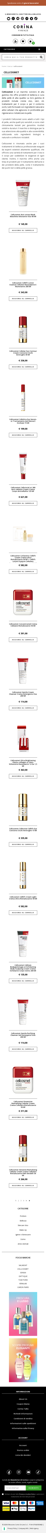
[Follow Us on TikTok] (36, 19)
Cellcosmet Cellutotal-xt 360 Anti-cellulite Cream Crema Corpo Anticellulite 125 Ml (23, 489)
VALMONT (23, 1265)
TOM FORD (23, 1280)
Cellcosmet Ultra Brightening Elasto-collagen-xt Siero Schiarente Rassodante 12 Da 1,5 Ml (23, 763)
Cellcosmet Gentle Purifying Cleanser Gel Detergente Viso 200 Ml (23, 1035)
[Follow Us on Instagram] (22, 19)
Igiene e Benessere (23, 1234)
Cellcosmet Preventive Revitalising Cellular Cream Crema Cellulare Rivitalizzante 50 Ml (23, 1104)
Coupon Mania (23, 1404)
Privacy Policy (12, 1528)
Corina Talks (23, 1409)
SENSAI (23, 1272)
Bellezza (23, 1221)
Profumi (23, 1216)
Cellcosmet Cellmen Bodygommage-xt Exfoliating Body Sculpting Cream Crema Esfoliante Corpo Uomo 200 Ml (23, 968)
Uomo (23, 1239)
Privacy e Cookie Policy (27, 1494)
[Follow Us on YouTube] (31, 19)
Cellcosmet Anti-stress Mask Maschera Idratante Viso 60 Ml (23, 215)
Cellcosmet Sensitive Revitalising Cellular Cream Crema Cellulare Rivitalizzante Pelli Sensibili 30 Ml (23, 1173)
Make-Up (23, 1230)
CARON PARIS (23, 1287)
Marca (9, 66)
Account (23, 1445)
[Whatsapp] (13, 19)
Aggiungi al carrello (23, 230)
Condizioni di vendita (23, 1418)
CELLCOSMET (17, 66)
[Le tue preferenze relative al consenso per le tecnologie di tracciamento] (4, 1528)
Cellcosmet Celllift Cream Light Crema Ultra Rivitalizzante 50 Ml (23, 898)
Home (4, 66)
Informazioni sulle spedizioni (23, 1423)
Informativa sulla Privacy (23, 1428)
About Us (23, 1399)
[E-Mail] (9, 19)
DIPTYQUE (23, 1276)
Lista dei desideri (23, 1455)
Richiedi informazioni (23, 1413)
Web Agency (34, 1528)
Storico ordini (23, 1450)
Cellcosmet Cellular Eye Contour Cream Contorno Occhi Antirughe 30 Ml (23, 353)
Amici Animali (23, 1244)
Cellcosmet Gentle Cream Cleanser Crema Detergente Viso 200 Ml (23, 694)
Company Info (23, 1528)
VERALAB (23, 1283)
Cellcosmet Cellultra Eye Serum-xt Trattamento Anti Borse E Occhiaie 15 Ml (23, 421)
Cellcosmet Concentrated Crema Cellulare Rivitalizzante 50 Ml (23, 625)
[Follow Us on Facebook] (27, 19)
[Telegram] (18, 19)
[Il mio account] (15, 43)
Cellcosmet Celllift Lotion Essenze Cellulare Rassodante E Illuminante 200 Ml (23, 285)
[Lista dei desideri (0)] (23, 43)
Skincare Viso (23, 1225)
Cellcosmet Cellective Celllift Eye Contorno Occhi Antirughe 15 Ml (23, 829)
